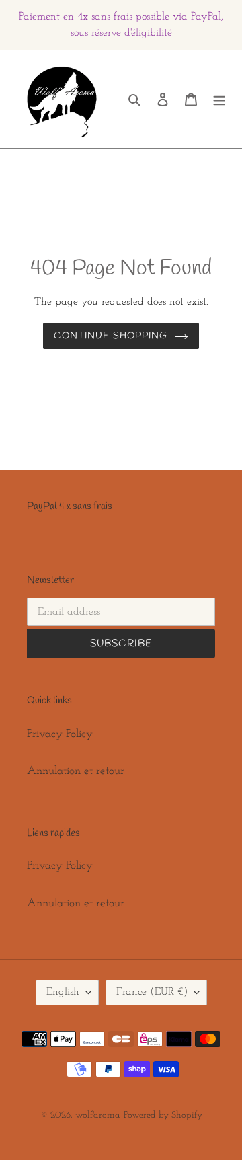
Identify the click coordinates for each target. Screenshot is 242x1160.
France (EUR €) (152, 992)
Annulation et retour (75, 771)
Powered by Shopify (163, 1115)
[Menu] (219, 99)
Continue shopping (110, 336)
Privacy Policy (60, 734)
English (62, 992)
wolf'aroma (97, 1115)
